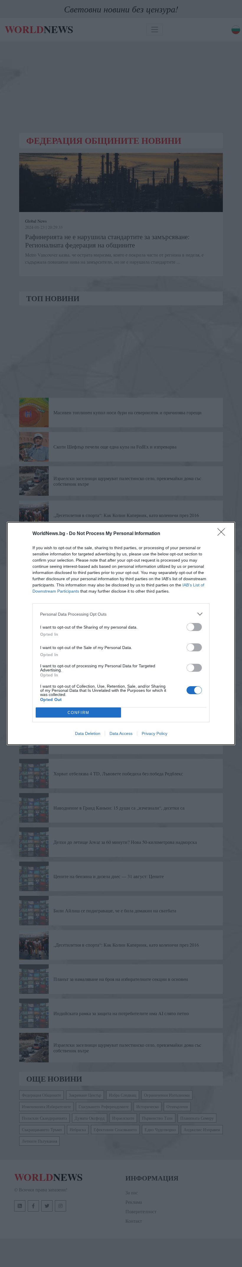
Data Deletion (87, 733)
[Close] (223, 533)
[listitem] (121, 614)
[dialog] (121, 633)
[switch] (194, 627)
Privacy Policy (154, 733)
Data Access (121, 733)
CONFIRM (78, 712)
